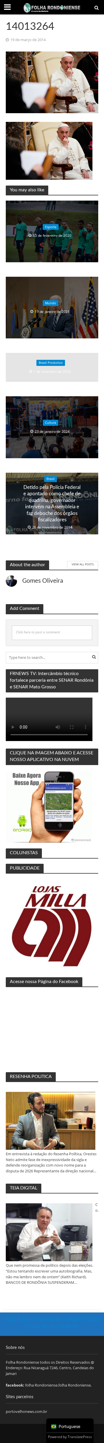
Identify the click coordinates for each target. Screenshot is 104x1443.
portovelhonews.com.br (26, 1411)
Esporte (50, 227)
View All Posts (83, 564)
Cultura (50, 423)
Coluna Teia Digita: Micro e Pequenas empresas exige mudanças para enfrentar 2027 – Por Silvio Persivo (96, 1207)
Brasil (51, 479)
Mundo (50, 303)
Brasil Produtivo (51, 363)
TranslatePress (80, 1436)
